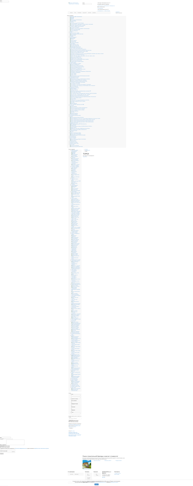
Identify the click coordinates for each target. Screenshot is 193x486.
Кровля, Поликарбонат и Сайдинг (75, 63)
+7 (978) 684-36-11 (100, 10)
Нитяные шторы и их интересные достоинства (74, 433)
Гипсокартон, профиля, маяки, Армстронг (77, 26)
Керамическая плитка (73, 130)
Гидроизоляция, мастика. (74, 77)
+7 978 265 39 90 (106, 5)
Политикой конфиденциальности (74, 424)
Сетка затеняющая (73, 137)
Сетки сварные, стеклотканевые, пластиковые (77, 82)
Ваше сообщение (3, 444)
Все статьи (73, 430)
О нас (75, 12)
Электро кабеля (72, 43)
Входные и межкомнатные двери (75, 132)
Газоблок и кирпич (73, 62)
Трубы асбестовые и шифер (74, 32)
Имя (1, 437)
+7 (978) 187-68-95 (107, 10)
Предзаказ (73, 409)
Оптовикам (79, 12)
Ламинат (71, 116)
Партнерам (76, 474)
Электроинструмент (73, 37)
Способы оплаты (88, 478)
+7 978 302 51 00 (112, 5)
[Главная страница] (74, 3)
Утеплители (72, 21)
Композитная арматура (74, 114)
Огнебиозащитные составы (74, 76)
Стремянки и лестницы (74, 142)
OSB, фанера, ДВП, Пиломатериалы (76, 16)
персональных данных (114, 482)
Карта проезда (116, 474)
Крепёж (71, 31)
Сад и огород (72, 144)
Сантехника (72, 105)
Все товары (97, 475)
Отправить (71, 428)
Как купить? (85, 12)
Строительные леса (73, 141)
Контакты (89, 12)
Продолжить (85, 156)
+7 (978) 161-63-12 (117, 473)
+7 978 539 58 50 (100, 8)
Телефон (1, 438)
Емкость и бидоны (73, 138)
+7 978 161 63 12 (100, 5)
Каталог (71, 12)
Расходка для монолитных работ (75, 115)
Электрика (71, 36)
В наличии (73, 406)
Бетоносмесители (73, 136)
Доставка (94, 12)
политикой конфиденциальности (100, 482)
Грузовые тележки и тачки (74, 143)
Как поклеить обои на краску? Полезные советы (75, 435)
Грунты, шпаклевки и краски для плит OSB (77, 104)
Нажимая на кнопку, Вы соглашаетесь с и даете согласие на (25, 448)
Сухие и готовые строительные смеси (76, 48)
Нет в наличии (74, 400)
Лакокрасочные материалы (74, 87)
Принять (96, 484)
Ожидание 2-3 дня (74, 403)
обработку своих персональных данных (74, 426)
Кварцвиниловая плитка (74, 122)
